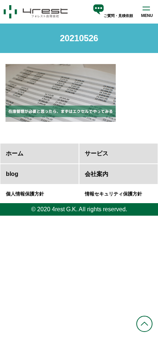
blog (12, 174)
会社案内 (96, 174)
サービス (96, 153)
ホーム (15, 153)
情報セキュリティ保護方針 (113, 194)
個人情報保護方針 (25, 194)
